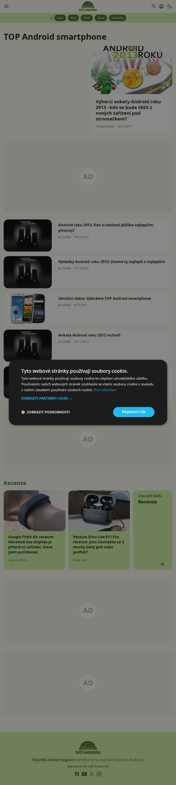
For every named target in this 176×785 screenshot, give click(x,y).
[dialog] (88, 392)
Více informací (105, 389)
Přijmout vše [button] (134, 412)
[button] (87, 398)
